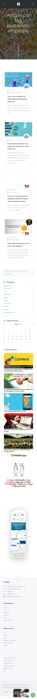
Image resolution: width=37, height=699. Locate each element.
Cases (5, 637)
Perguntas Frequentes (9, 640)
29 (30, 339)
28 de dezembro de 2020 (15, 92)
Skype (5, 617)
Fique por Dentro (8, 643)
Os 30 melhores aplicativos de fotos (15, 411)
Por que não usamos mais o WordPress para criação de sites (17, 450)
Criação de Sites (7, 285)
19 (17, 336)
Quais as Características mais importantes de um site (18, 430)
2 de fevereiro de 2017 (14, 239)
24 (8, 339)
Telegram (6, 615)
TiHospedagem (13, 189)
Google (5, 300)
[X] (9, 691)
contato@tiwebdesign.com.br (14, 596)
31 (8, 341)
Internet (5, 297)
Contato (5, 645)
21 (25, 336)
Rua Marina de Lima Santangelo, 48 (15, 586)
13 (21, 334)
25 (12, 339)
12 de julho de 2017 (14, 192)
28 (25, 339)
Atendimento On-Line (9, 658)
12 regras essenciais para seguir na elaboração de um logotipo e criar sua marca (18, 390)
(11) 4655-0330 (10, 591)
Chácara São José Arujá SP (12, 589)
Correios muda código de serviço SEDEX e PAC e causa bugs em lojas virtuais (18, 370)
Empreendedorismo (9, 312)
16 (4, 336)
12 (17, 334)
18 (12, 336)
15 (30, 334)
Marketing (6, 306)
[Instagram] (6, 691)
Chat (4, 610)
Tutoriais (5, 309)
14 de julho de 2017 (24, 140)
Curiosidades (7, 303)
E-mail (5, 607)
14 (25, 334)
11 (12, 334)
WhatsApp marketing (9, 666)
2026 (20, 324)
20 (21, 336)
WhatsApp (6, 612)
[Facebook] (3, 691)
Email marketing (7, 660)
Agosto (17, 324)
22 (30, 336)
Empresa (5, 635)
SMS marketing (7, 663)
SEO (4, 291)
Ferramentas (6, 294)
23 (4, 339)
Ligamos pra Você (8, 620)
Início (4, 632)
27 (21, 339)
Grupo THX (11, 90)
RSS (4, 671)
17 (8, 336)
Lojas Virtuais (7, 288)
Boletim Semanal (8, 668)
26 (17, 339)
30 (4, 341)
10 (8, 334)
